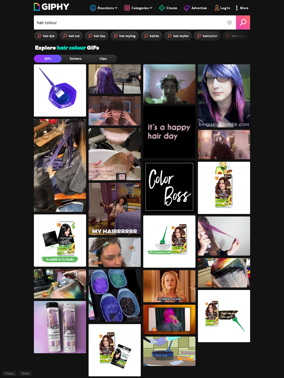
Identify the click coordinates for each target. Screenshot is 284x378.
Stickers (75, 59)
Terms (25, 373)
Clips (103, 59)
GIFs (47, 59)
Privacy (9, 373)
